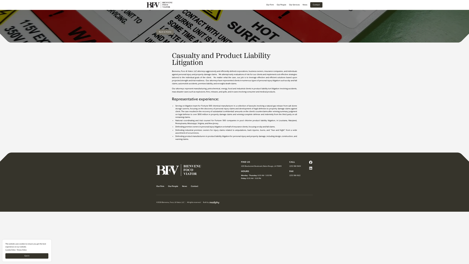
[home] (160, 4)
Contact (316, 5)
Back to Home (165, 32)
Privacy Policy (22, 250)
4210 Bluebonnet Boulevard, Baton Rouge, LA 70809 (261, 166)
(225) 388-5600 (295, 166)
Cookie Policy (10, 250)
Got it (26, 256)
